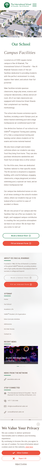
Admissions (8, 324)
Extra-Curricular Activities (12, 319)
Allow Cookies (22, 453)
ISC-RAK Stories (9, 329)
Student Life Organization (15, 314)
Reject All (22, 458)
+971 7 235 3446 (13, 400)
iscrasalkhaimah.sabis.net (16, 412)
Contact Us (7, 334)
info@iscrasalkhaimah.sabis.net (18, 406)
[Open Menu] (34, 5)
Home (6, 299)
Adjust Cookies (21, 464)
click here (29, 447)
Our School (7, 304)
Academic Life (8, 309)
